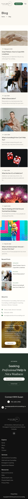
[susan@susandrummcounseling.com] (3, 407)
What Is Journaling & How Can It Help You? (19, 286)
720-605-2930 (16, 402)
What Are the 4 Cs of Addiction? (12, 173)
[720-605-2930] (8, 402)
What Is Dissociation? (9, 98)
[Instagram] (14, 433)
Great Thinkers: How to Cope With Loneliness (19, 266)
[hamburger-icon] (25, 4)
